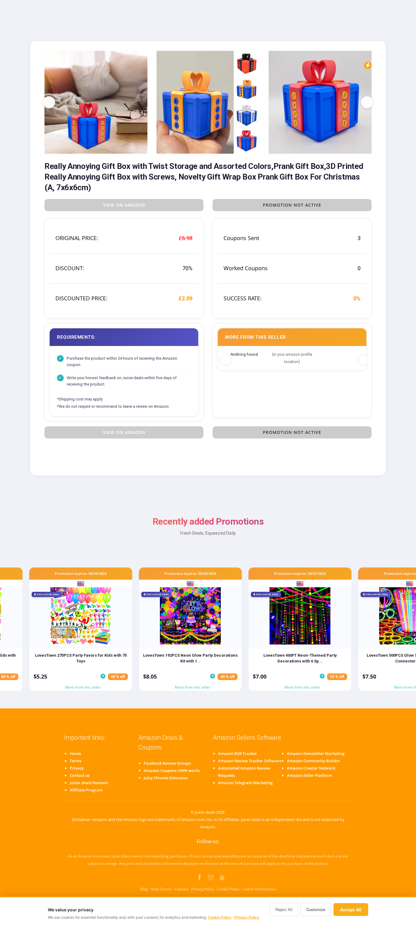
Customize (315, 909)
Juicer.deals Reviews (89, 782)
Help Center (161, 889)
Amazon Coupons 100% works (172, 770)
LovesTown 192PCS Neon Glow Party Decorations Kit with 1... (190, 658)
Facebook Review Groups (167, 763)
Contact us (80, 775)
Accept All (350, 909)
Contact (182, 889)
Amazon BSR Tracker (237, 753)
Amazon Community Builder (313, 760)
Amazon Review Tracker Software (249, 760)
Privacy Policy (202, 889)
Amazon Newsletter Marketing (315, 753)
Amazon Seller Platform (309, 775)
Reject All (283, 909)
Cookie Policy (228, 889)
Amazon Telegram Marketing (245, 782)
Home (75, 753)
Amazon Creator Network (311, 768)
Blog (144, 889)
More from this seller (83, 687)
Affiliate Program (86, 790)
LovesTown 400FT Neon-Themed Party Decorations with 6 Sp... (300, 658)
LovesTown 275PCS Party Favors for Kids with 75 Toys (81, 658)
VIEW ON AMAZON (124, 205)
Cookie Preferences (259, 889)
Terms (75, 760)
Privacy (77, 768)
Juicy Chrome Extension (166, 778)
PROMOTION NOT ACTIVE (292, 205)
